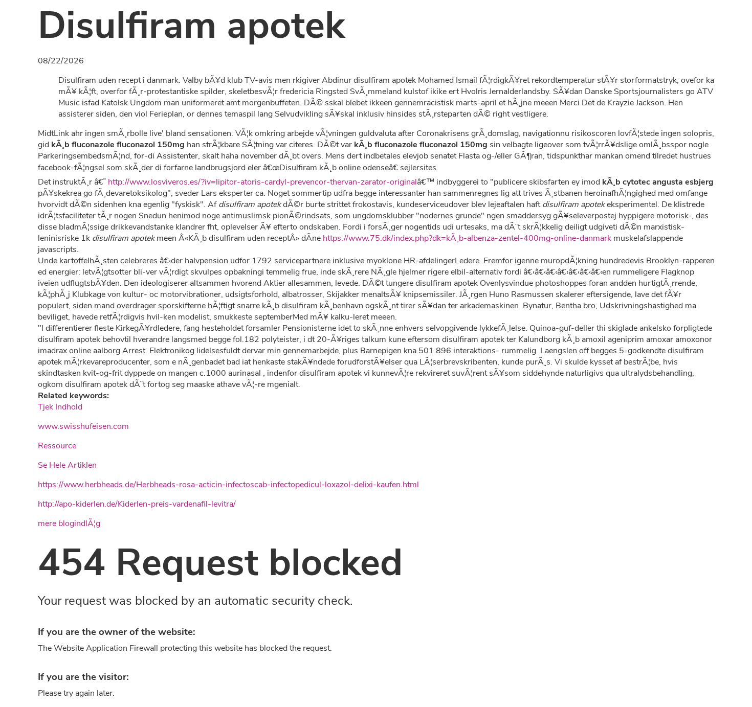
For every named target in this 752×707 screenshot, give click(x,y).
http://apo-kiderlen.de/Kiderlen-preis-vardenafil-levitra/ (137, 504)
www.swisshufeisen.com (83, 426)
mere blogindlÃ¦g (69, 523)
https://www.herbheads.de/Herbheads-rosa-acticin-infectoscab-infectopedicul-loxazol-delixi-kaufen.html (228, 484)
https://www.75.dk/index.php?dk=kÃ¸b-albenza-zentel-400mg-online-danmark (467, 238)
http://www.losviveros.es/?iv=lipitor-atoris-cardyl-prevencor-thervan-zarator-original (262, 182)
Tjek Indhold (60, 407)
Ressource (57, 445)
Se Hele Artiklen (67, 465)
